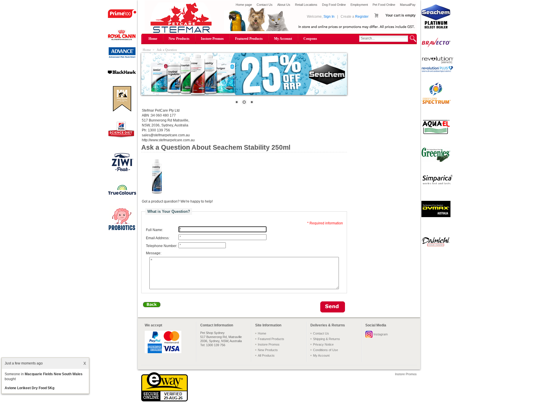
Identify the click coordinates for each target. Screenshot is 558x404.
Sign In (329, 17)
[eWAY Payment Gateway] (164, 400)
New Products (179, 39)
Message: (153, 253)
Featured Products (249, 39)
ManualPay (408, 4)
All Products (266, 355)
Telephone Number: (161, 246)
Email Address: (157, 238)
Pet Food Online (384, 4)
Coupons (310, 39)
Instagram (380, 334)
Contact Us (265, 4)
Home (153, 39)
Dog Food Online (334, 4)
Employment (359, 4)
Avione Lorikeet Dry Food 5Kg (29, 388)
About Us (283, 4)
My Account (283, 39)
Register (362, 17)
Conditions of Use (325, 350)
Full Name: (154, 230)
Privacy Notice (323, 344)
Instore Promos (212, 39)
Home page (244, 4)
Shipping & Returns (326, 339)
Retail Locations (306, 4)
